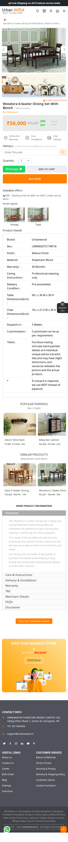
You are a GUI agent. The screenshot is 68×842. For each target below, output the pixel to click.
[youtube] (28, 743)
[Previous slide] (3, 49)
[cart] (56, 11)
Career (5, 769)
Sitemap (6, 785)
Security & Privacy (46, 769)
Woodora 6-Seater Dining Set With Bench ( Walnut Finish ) (31, 23)
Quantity (8, 160)
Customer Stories (45, 780)
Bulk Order (8, 774)
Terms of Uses (43, 763)
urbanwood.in (30, 826)
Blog (4, 780)
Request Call (63, 309)
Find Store (34, 660)
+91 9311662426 (16, 726)
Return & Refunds (46, 757)
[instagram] (16, 743)
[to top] (63, 829)
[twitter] (4, 743)
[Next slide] (64, 49)
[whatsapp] (7, 829)
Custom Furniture (45, 785)
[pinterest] (34, 743)
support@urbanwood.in (20, 733)
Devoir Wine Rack (15, 439)
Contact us (8, 763)
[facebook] (10, 743)
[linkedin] (22, 743)
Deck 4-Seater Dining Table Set (17, 491)
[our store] (42, 11)
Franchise (7, 791)
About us (7, 757)
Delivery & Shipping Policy (50, 774)
